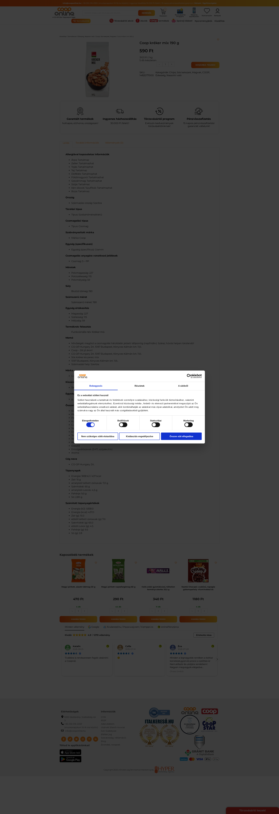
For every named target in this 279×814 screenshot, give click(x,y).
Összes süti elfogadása (181, 436)
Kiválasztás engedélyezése (139, 436)
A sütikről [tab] (183, 385)
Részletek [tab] (140, 385)
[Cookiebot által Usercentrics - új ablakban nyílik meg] (189, 376)
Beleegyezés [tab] (95, 385)
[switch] (123, 424)
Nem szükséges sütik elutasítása (97, 436)
